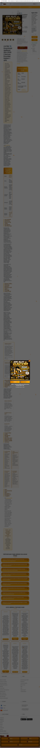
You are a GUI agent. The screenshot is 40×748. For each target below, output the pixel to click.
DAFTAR (15, 381)
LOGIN (25, 381)
